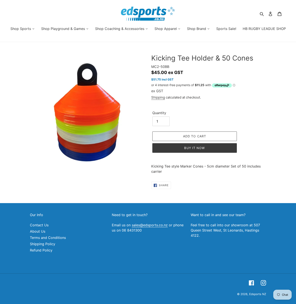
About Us (37, 231)
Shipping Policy (42, 244)
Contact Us (39, 225)
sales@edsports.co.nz (150, 225)
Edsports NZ (257, 294)
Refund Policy (41, 250)
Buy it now (194, 148)
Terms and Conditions (48, 237)
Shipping (158, 97)
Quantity (159, 113)
